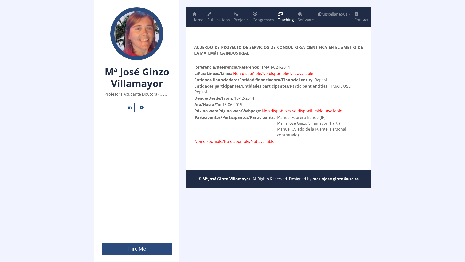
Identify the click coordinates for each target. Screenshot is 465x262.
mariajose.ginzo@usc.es (335, 178)
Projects (241, 20)
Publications (218, 20)
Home (197, 20)
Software (306, 20)
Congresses (263, 20)
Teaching (286, 20)
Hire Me (137, 249)
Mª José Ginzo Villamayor (226, 178)
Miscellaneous (335, 14)
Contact (361, 20)
